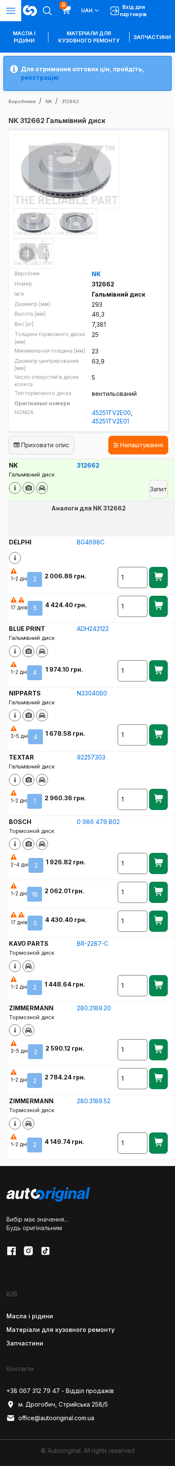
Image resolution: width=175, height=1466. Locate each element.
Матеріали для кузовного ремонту (88, 37)
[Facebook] (11, 1251)
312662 (88, 465)
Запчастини (152, 37)
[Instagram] (28, 1251)
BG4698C (90, 542)
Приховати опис (44, 444)
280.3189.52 (93, 1100)
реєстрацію (40, 77)
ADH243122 (93, 628)
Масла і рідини (29, 1316)
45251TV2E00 (111, 412)
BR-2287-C (92, 943)
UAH (87, 10)
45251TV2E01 (110, 421)
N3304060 (92, 693)
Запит (158, 489)
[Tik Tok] (45, 1251)
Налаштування (141, 444)
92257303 (91, 757)
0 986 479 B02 (98, 821)
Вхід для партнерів (133, 10)
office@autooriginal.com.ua (56, 1417)
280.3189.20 (94, 1008)
